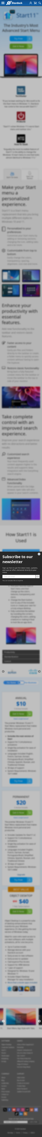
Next (39, 671)
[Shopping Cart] (35, 3)
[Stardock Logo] (14, 3)
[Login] (31, 3)
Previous (3, 671)
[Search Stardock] (39, 3)
